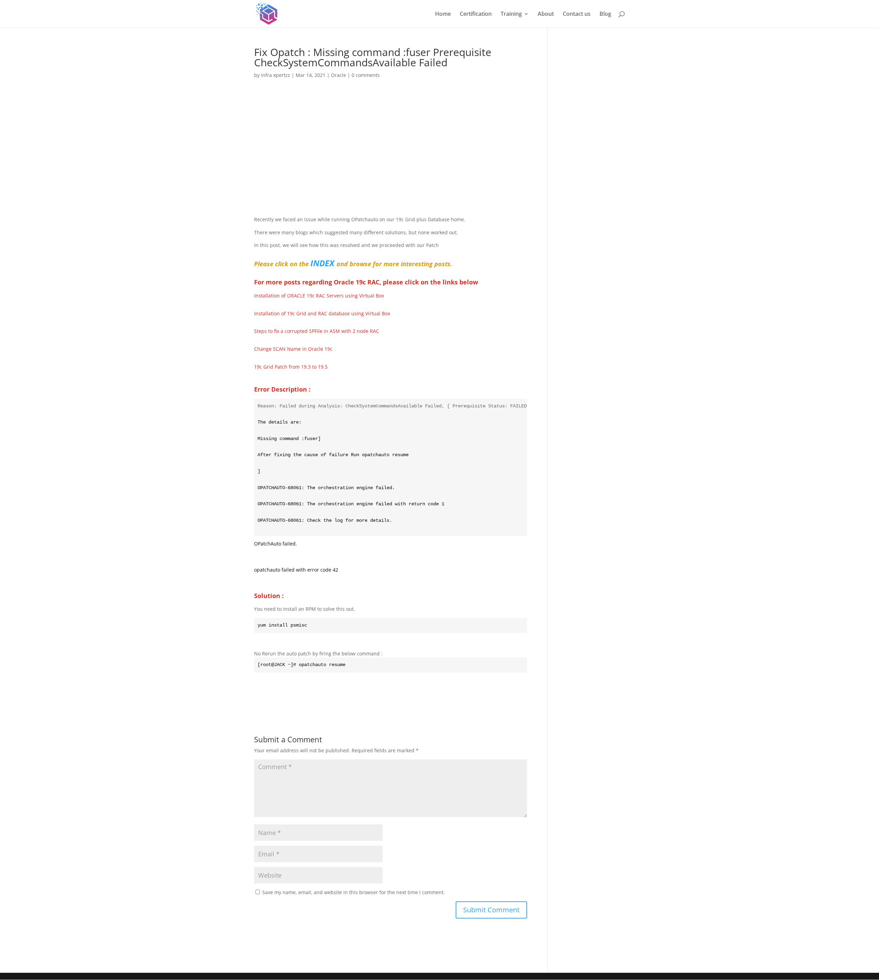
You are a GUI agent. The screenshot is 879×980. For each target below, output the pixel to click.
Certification (476, 14)
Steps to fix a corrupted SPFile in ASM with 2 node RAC (316, 331)
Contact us (577, 14)
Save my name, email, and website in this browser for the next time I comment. (353, 892)
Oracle (338, 75)
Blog (605, 14)
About (546, 14)
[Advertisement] (390, 136)
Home (443, 14)
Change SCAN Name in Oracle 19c (293, 349)
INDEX (322, 263)
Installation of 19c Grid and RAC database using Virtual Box (322, 313)
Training (511, 14)
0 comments (366, 75)
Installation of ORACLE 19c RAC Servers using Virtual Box (319, 295)
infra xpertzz (275, 75)
